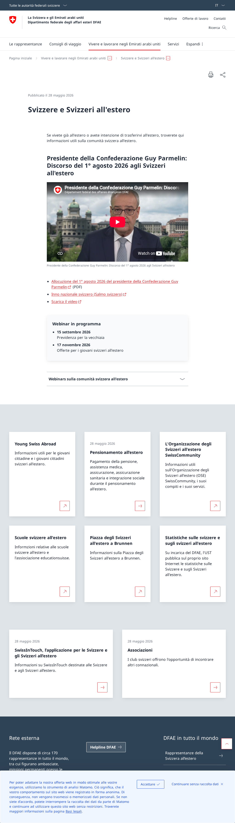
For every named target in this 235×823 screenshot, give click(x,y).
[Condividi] (223, 74)
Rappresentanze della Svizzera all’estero (184, 755)
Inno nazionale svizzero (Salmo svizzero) (86, 294)
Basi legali (74, 811)
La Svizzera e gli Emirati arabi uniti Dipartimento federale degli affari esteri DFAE (64, 19)
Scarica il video (64, 301)
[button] (26, 44)
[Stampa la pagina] (211, 74)
